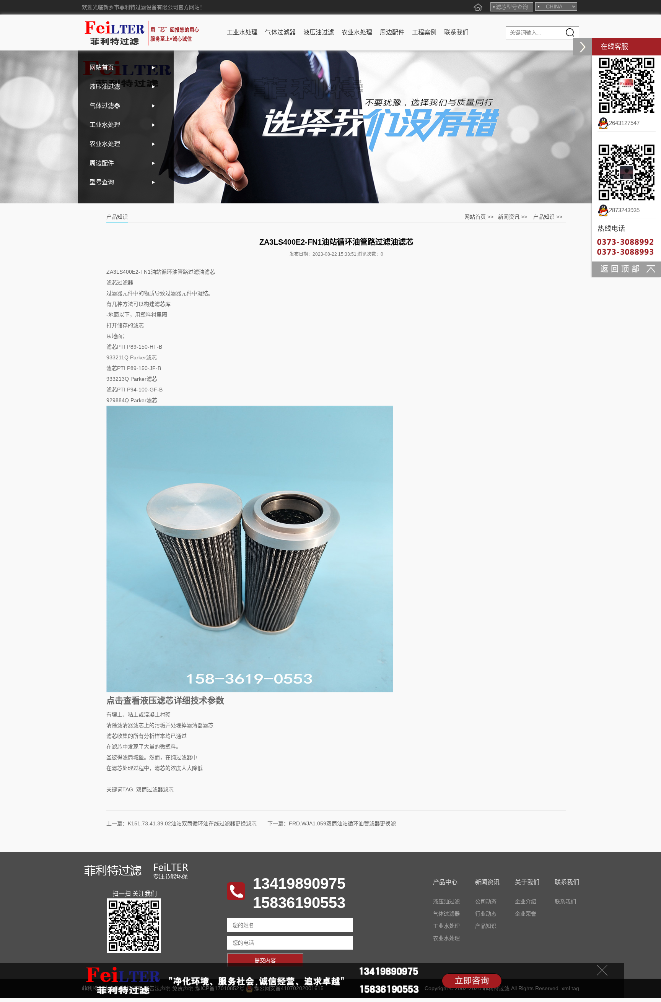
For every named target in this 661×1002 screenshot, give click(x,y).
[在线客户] (582, 46)
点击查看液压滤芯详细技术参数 (165, 700)
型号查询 (102, 182)
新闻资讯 (508, 217)
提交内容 (265, 960)
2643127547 (624, 123)
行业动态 (486, 914)
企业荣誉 (525, 914)
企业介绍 (525, 901)
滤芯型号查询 (512, 7)
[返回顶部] (626, 269)
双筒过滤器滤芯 (155, 789)
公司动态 (486, 901)
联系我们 (456, 32)
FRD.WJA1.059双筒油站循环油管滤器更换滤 (342, 823)
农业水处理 (357, 32)
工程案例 (424, 32)
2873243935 (624, 210)
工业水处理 (242, 32)
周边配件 (392, 32)
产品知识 (544, 217)
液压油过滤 (318, 32)
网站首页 (102, 67)
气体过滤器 (280, 32)
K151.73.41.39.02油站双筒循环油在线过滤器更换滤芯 (192, 823)
